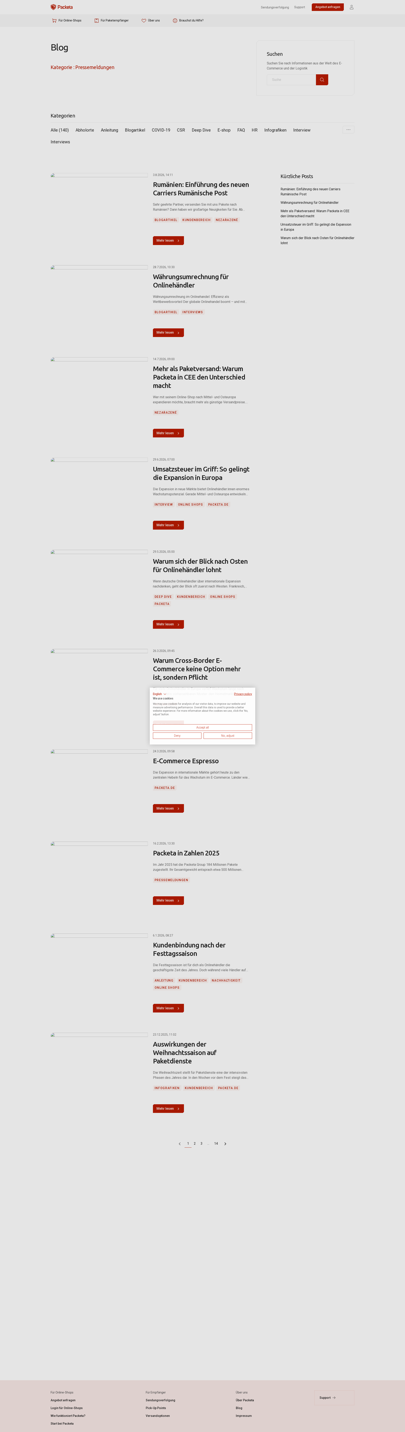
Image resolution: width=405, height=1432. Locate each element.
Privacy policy (243, 693)
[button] (159, 694)
